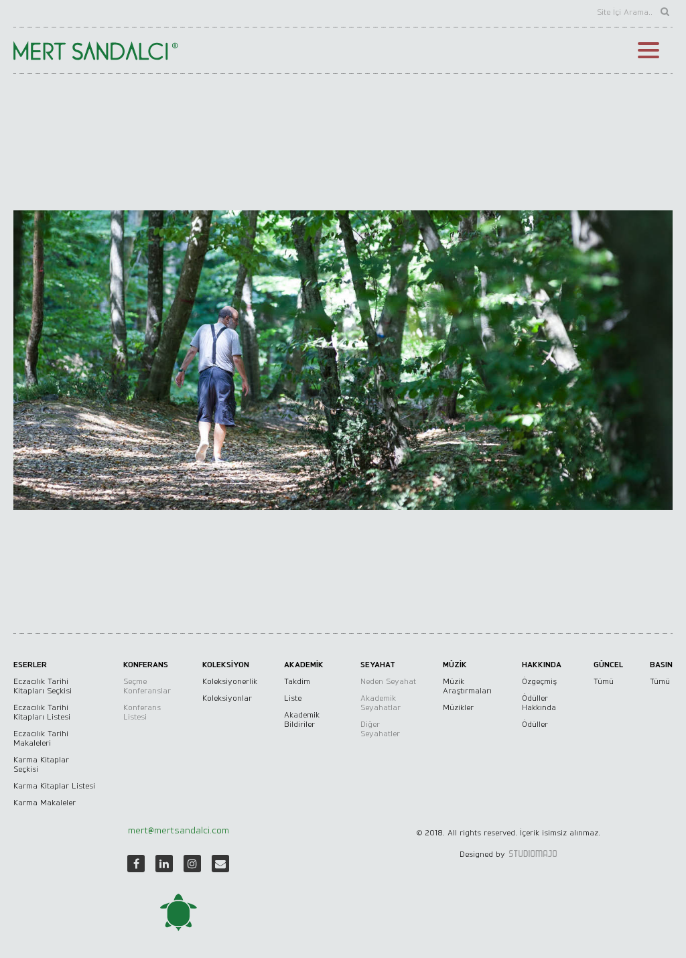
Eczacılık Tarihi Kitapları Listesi (41, 712)
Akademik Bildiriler (302, 719)
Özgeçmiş (539, 681)
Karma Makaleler (44, 802)
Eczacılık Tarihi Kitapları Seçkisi (42, 686)
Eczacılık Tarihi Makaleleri (40, 738)
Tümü (604, 681)
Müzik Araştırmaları (467, 686)
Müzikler (458, 707)
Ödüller (535, 724)
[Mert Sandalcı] (178, 912)
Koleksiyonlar (227, 698)
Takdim (297, 681)
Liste (292, 698)
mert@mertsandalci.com (178, 830)
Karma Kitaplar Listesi (54, 786)
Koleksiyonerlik (229, 681)
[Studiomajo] (532, 854)
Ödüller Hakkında (539, 702)
